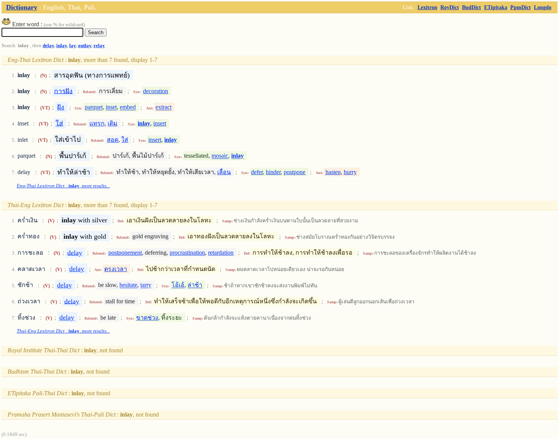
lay (72, 45)
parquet (94, 107)
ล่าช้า (194, 285)
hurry (350, 172)
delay (48, 45)
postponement (125, 252)
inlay (61, 45)
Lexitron (427, 7)
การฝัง (63, 91)
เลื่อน (224, 172)
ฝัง (60, 107)
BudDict (471, 7)
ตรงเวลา (115, 269)
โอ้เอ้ (178, 285)
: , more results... (63, 186)
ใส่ (59, 123)
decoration (155, 91)
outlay (84, 45)
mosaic (219, 156)
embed (128, 107)
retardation (220, 252)
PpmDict (520, 7)
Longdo (542, 7)
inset (111, 107)
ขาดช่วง (147, 317)
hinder (273, 172)
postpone (294, 172)
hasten (333, 172)
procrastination (187, 252)
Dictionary (21, 7)
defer (257, 172)
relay (99, 45)
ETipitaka (495, 7)
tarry (145, 285)
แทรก (97, 123)
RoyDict (449, 7)
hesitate (128, 285)
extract (164, 107)
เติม (113, 123)
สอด (112, 139)
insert (159, 123)
